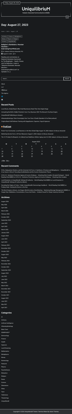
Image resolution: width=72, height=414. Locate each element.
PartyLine (4, 363)
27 (61, 154)
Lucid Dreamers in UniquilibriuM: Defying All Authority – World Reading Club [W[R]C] (25, 180)
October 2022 (5, 267)
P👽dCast (4, 90)
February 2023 (5, 260)
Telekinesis (4, 395)
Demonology (5, 335)
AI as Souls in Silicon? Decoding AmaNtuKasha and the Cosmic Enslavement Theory (26, 172)
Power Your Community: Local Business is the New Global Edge (20, 131)
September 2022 (6, 270)
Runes (3, 379)
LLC (2, 87)
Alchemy (4, 36)
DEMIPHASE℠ (5, 332)
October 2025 (5, 217)
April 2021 (4, 307)
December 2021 (5, 289)
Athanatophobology (7, 326)
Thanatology (5, 398)
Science (4, 41)
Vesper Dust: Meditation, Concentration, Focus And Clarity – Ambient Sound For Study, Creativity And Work (32, 192)
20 (61, 151)
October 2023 (5, 251)
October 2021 (5, 295)
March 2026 (4, 211)
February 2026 (5, 214)
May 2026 (4, 204)
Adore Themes (54, 411)
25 (42, 154)
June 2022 (4, 279)
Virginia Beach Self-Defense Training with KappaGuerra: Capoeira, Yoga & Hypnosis (25, 121)
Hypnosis (4, 345)
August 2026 (5, 201)
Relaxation (4, 373)
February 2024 (5, 245)
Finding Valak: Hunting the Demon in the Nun (14, 187)
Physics (9, 39)
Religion (16, 39)
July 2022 (4, 276)
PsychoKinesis (5, 370)
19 (52, 151)
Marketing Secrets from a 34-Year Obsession (14, 134)
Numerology (5, 360)
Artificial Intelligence (7, 323)
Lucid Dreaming (5, 348)
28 (2, 156)
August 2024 (5, 236)
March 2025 (4, 229)
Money (4, 39)
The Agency (4, 93)
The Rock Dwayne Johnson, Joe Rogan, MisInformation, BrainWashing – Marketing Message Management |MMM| (34, 190)
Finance (11, 36)
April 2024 (4, 242)
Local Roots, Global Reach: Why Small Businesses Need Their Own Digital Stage (24, 109)
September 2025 (6, 220)
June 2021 (4, 301)
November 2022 (6, 264)
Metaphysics (18, 36)
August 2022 (5, 273)
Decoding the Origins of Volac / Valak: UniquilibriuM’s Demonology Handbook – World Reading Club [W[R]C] (33, 185)
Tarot (2, 392)
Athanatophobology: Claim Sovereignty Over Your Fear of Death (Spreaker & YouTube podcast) (29, 118)
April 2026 (4, 207)
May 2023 (4, 257)
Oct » (7, 160)
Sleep (3, 388)
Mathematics (5, 351)
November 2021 (6, 292)
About (3, 84)
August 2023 (5, 254)
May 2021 (4, 304)
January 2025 (5, 232)
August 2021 (5, 298)
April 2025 (4, 226)
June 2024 (4, 239)
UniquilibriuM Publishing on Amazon (12, 115)
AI (2, 317)
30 (22, 156)
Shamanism (4, 385)
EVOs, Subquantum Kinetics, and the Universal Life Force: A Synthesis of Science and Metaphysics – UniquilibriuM (34, 170)
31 (32, 156)
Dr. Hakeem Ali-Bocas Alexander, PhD (13, 51)
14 (2, 151)
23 (22, 154)
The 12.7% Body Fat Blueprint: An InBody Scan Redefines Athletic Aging (22, 137)
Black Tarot (4, 329)
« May (3, 160)
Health (3, 342)
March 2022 (4, 285)
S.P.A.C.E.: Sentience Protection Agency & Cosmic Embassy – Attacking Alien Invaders (41, 177)
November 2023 (6, 248)
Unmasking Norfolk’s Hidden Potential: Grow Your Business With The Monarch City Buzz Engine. (29, 112)
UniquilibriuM (36, 9)
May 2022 (4, 282)
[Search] (67, 17)
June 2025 (4, 223)
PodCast (7, 126)
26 (52, 154)
